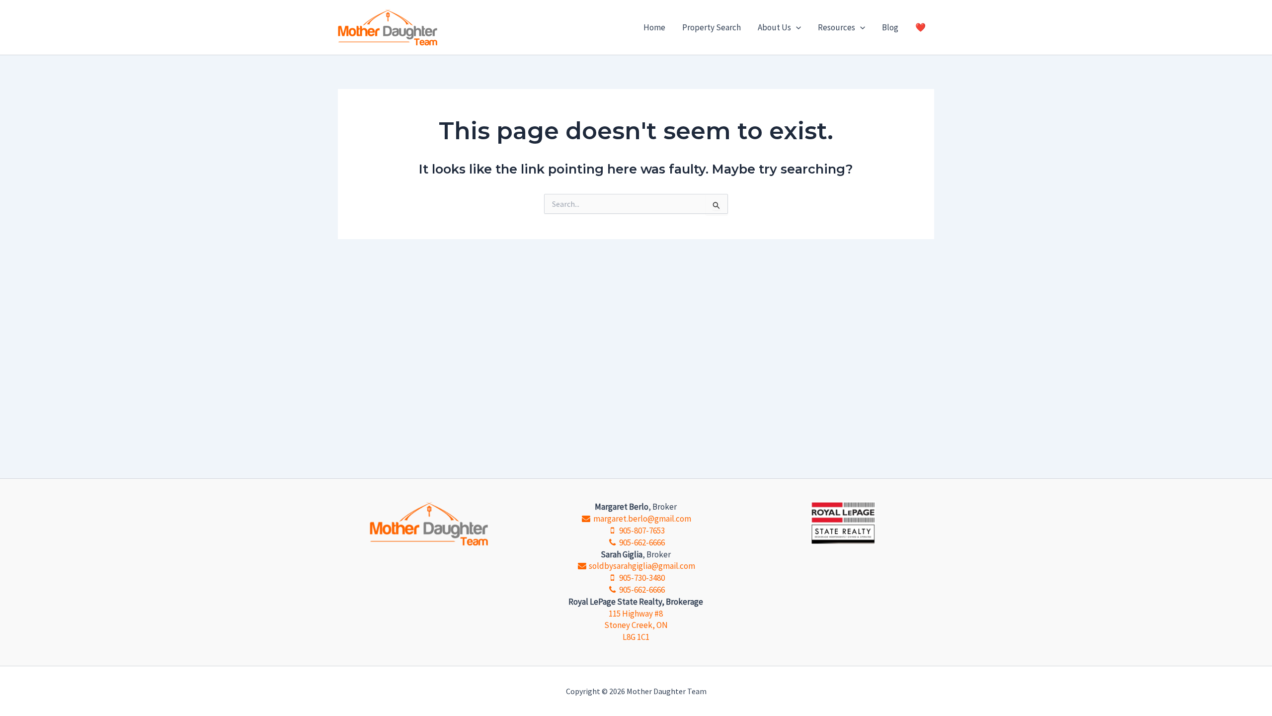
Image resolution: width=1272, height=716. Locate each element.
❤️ (920, 27)
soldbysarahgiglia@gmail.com (641, 565)
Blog (890, 27)
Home (654, 27)
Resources (836, 27)
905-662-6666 (641, 542)
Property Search (711, 27)
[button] (796, 27)
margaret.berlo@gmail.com (641, 518)
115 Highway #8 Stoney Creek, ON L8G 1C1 (636, 625)
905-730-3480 (641, 577)
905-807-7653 (641, 530)
